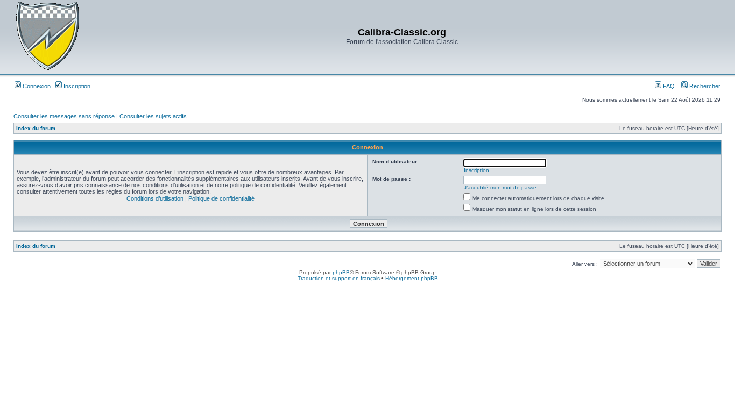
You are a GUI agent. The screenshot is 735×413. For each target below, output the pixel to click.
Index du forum (35, 128)
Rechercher (704, 86)
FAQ (668, 86)
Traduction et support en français (339, 278)
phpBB (341, 272)
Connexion (36, 86)
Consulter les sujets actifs (153, 116)
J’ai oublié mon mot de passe (500, 187)
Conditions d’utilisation (154, 198)
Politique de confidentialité (221, 198)
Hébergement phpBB (411, 278)
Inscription (76, 86)
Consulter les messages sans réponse (64, 116)
